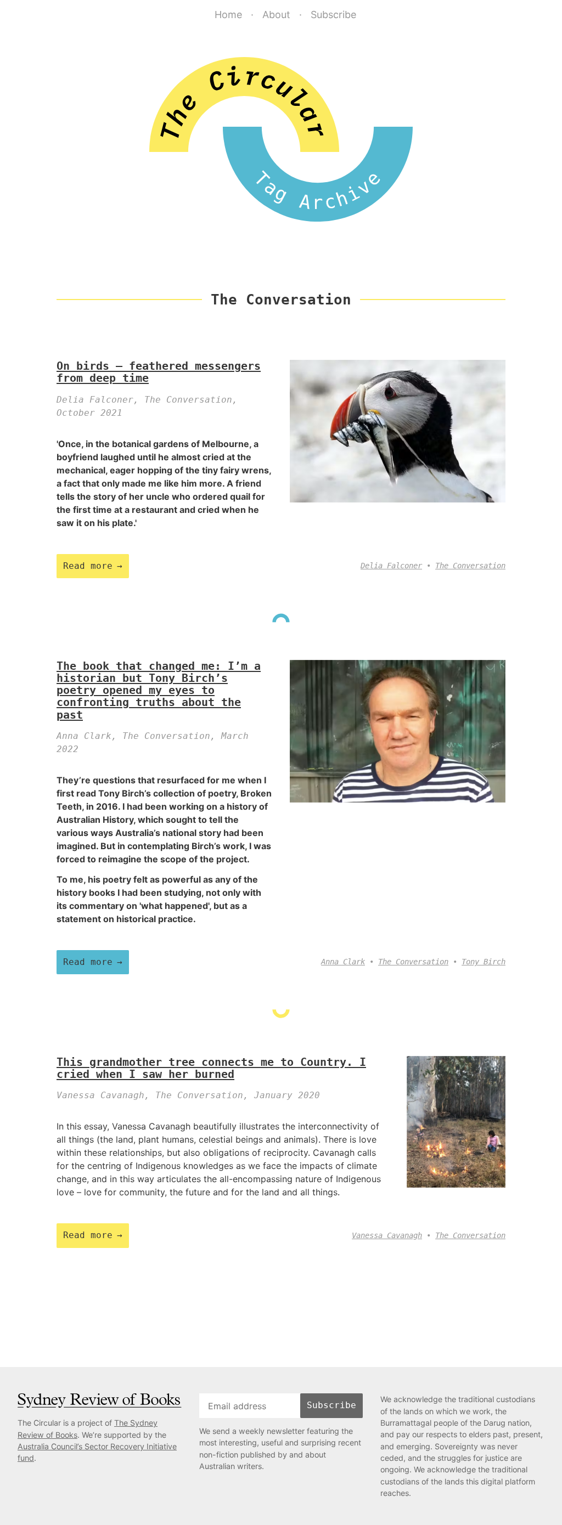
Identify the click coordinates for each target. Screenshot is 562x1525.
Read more (88, 566)
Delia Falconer (391, 565)
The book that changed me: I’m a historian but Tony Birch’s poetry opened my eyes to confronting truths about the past (159, 690)
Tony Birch (483, 961)
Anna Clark (343, 961)
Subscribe (333, 14)
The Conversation (470, 565)
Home (228, 14)
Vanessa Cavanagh (387, 1235)
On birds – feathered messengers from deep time (159, 372)
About (276, 14)
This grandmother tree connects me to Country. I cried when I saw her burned (211, 1068)
